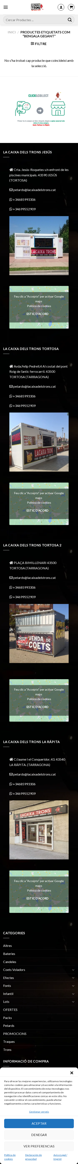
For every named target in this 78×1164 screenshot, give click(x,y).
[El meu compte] (61, 7)
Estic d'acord (38, 314)
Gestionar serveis (39, 1111)
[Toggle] (73, 969)
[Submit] (70, 20)
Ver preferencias (39, 1146)
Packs (7, 1018)
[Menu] (5, 7)
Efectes (8, 978)
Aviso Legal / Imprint (60, 1156)
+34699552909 (24, 209)
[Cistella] (71, 7)
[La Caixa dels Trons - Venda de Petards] (36, 7)
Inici (12, 32)
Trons (7, 1049)
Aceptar (39, 1123)
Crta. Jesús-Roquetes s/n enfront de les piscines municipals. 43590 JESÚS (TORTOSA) (39, 175)
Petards (8, 1025)
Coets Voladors (14, 970)
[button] (72, 1073)
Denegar (39, 1135)
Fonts (7, 985)
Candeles (9, 962)
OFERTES (10, 1010)
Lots (6, 1001)
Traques (9, 1041)
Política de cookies (10, 1156)
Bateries (9, 954)
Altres (7, 945)
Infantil (8, 994)
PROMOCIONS (14, 1034)
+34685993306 (24, 199)
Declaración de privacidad (33, 1156)
